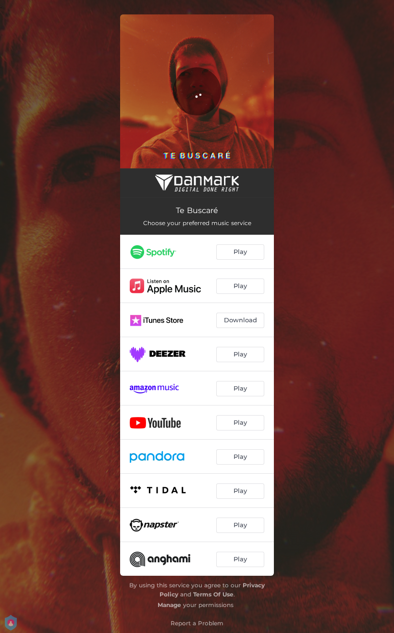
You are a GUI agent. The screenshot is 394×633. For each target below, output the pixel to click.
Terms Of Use (213, 594)
